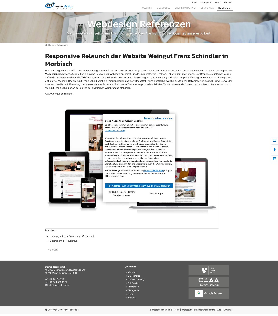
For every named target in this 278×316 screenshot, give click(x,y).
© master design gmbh (161, 309)
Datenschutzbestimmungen (158, 118)
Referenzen (224, 8)
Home (194, 2)
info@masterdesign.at (59, 285)
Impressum (187, 309)
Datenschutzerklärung (204, 309)
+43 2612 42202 (56, 279)
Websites (147, 8)
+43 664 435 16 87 (58, 282)
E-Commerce (163, 8)
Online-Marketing (185, 8)
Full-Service (207, 8)
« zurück (53, 249)
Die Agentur (206, 2)
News (218, 2)
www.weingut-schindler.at (59, 93)
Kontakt (227, 2)
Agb (219, 309)
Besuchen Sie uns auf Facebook (63, 309)
